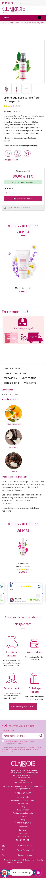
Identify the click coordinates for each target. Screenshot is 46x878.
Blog (23, 819)
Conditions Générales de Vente (23, 800)
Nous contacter (23, 836)
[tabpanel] (23, 269)
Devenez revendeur (25, 855)
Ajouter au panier (24, 198)
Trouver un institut (25, 845)
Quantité (8, 188)
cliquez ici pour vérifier (14, 862)
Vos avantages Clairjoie (23, 706)
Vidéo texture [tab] (29, 378)
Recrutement (23, 803)
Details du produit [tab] (13, 368)
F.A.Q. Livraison (23, 810)
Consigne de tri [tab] (11, 383)
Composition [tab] (10, 378)
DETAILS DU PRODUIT (11, 160)
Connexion (23, 830)
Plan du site (23, 816)
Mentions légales (23, 797)
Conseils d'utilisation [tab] (15, 373)
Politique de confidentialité (23, 813)
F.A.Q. (23, 806)
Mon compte (23, 833)
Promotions (23, 827)
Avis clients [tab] (30, 383)
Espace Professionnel (25, 850)
